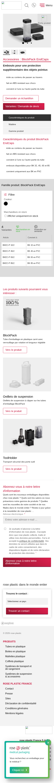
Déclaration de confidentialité (20, 703)
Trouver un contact (18, 611)
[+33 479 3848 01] (34, 5)
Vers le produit (13, 349)
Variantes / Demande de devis (22, 106)
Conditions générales (16, 708)
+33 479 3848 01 (34, 5)
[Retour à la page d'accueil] (12, 5)
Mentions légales (14, 713)
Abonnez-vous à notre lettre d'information (20, 562)
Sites (8, 698)
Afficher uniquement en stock (22, 216)
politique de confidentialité (31, 541)
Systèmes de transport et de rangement (18, 667)
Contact (9, 688)
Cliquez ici (18, 770)
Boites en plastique (15, 651)
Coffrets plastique (14, 661)
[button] (23, 43)
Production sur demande (40, 230)
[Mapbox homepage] (7, 623)
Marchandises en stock (23, 230)
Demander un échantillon (19, 98)
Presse (9, 693)
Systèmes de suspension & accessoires (18, 675)
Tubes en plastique (15, 646)
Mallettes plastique (15, 656)
